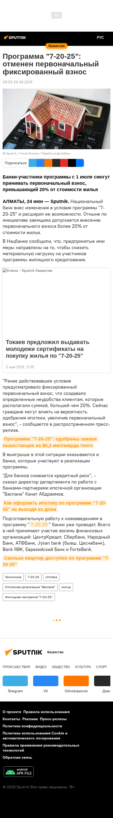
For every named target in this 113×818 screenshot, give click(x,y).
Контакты (11, 719)
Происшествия (16, 667)
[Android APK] (19, 772)
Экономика (13, 577)
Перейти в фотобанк (55, 153)
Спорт (101, 667)
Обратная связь (17, 757)
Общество (61, 667)
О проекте (12, 712)
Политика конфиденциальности (32, 726)
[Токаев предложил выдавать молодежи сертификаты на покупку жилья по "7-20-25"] (56, 302)
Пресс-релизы (53, 719)
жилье (66, 587)
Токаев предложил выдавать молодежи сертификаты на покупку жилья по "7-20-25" (48, 349)
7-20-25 (39, 524)
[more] (104, 366)
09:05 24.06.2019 (17, 82)
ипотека (51, 577)
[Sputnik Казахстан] (16, 39)
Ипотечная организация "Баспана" (30, 587)
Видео (41, 667)
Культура (83, 667)
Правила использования (46, 712)
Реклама (30, 719)
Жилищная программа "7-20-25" (29, 597)
